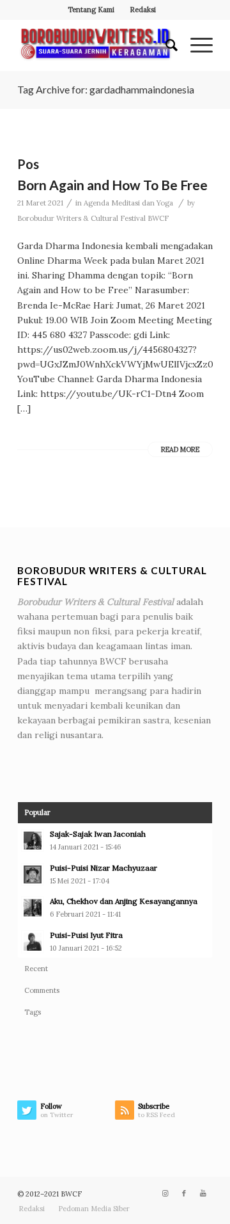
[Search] (165, 45)
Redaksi (143, 9)
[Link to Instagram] (164, 1193)
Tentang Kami (91, 9)
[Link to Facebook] (184, 1193)
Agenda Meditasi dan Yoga (128, 202)
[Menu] (195, 45)
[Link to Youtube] (203, 1193)
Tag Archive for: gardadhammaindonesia (105, 89)
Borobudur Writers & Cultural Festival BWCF (93, 218)
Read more (180, 449)
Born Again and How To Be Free (112, 185)
